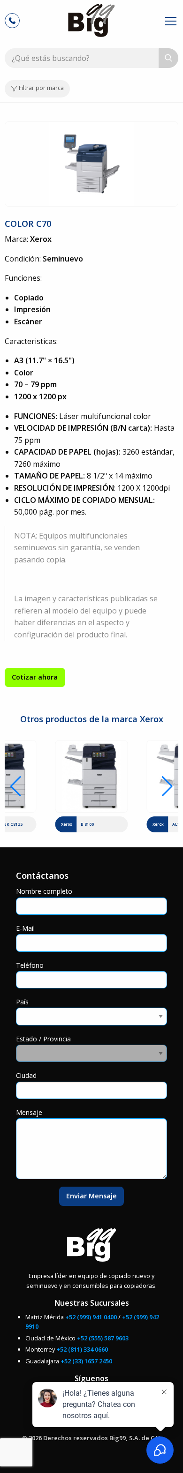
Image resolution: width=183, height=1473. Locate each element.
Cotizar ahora (35, 677)
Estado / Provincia (43, 1038)
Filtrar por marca (40, 88)
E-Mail (25, 928)
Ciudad (26, 1075)
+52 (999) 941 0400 (91, 1317)
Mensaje (29, 1112)
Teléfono (30, 965)
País (22, 1001)
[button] (15, 786)
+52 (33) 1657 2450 (86, 1361)
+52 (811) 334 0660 (82, 1349)
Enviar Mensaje (91, 1195)
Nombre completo (44, 891)
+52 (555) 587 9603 (103, 1338)
